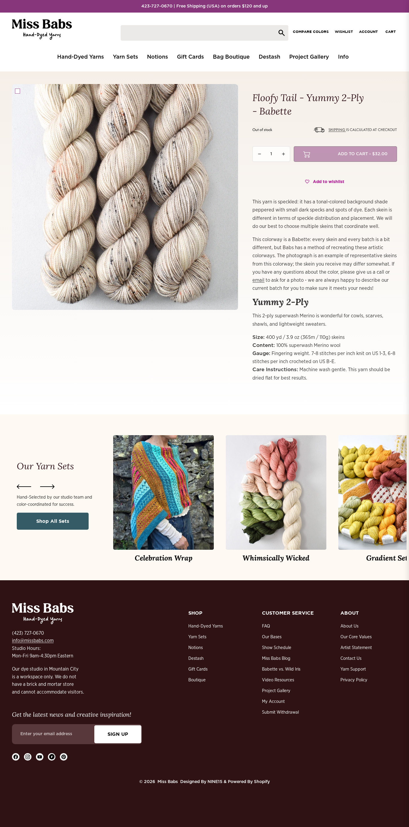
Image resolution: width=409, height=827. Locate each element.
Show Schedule (276, 647)
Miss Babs (167, 782)
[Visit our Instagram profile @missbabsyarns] (27, 757)
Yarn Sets (197, 637)
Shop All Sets (52, 521)
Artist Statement (356, 647)
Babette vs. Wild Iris (281, 669)
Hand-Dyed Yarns (205, 626)
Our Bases (271, 637)
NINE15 (214, 782)
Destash (196, 658)
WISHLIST (344, 31)
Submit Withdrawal (280, 712)
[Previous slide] (24, 486)
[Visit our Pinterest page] (63, 757)
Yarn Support (353, 669)
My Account (273, 701)
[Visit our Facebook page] (15, 757)
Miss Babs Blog (276, 658)
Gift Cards (197, 669)
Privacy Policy (353, 680)
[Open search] (204, 33)
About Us (349, 626)
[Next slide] (47, 486)
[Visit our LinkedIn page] (51, 757)
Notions (195, 647)
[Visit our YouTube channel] (39, 757)
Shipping (337, 129)
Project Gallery (276, 691)
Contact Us (350, 658)
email (258, 280)
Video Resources (278, 680)
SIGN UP (117, 734)
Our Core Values (356, 637)
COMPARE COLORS (311, 31)
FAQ (266, 626)
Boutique (197, 680)
